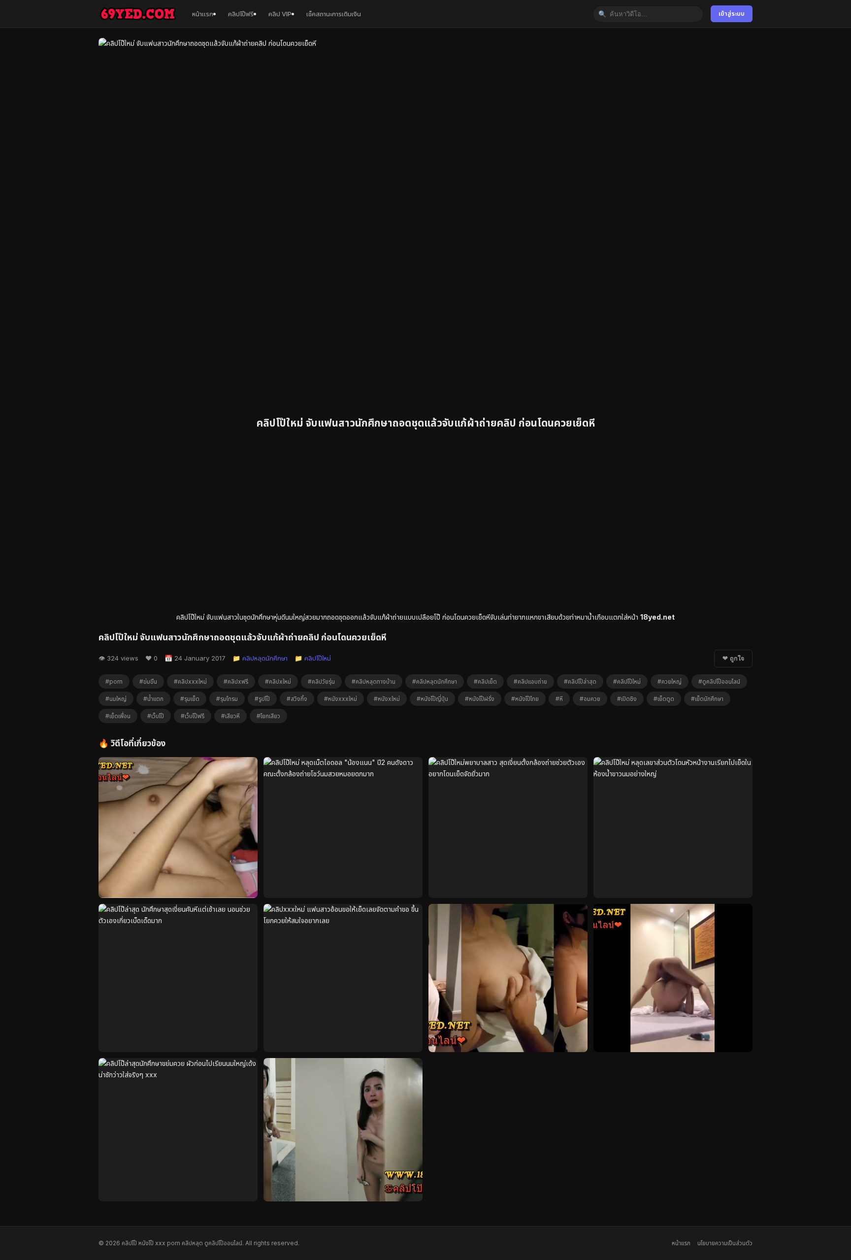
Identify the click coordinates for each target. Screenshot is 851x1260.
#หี (559, 698)
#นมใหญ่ (116, 698)
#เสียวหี (230, 716)
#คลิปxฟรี (236, 681)
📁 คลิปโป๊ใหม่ (313, 658)
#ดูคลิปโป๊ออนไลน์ (719, 681)
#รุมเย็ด (189, 698)
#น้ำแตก (153, 698)
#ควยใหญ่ (669, 681)
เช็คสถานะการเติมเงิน (333, 14)
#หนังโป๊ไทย (525, 698)
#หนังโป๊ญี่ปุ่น (432, 698)
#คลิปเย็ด (485, 681)
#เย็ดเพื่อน (118, 716)
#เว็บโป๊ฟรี (192, 716)
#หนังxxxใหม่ (340, 698)
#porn (114, 681)
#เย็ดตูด (664, 698)
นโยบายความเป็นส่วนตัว (725, 1243)
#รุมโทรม (227, 698)
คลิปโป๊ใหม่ (190, 617)
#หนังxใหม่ (387, 698)
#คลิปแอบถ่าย (530, 681)
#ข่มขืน (148, 681)
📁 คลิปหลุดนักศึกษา (260, 658)
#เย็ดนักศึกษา (707, 698)
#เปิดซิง (627, 698)
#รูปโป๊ (262, 698)
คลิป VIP (280, 14)
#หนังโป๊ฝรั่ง (479, 698)
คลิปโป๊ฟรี (241, 14)
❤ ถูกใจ (733, 658)
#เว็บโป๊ (155, 716)
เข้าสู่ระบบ (732, 13)
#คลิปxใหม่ (278, 681)
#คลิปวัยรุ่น (321, 681)
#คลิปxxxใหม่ (190, 681)
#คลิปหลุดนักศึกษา (434, 681)
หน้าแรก (202, 14)
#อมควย (590, 698)
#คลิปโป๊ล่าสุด (580, 681)
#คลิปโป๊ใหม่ (627, 681)
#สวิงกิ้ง (297, 698)
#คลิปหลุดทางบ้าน (373, 681)
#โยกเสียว (268, 716)
